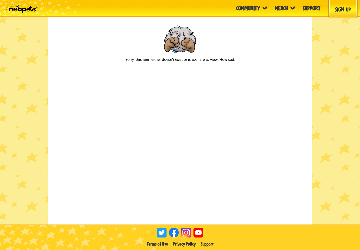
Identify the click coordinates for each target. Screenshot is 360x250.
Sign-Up (343, 9)
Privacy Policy (184, 244)
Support (207, 244)
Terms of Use (157, 244)
